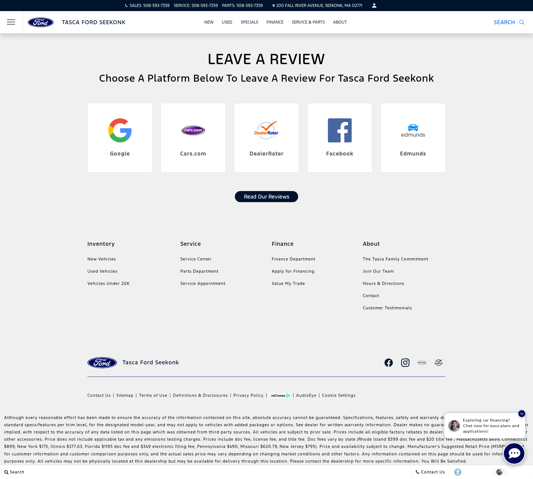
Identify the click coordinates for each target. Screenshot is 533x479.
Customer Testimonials (387, 307)
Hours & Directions (383, 283)
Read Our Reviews (266, 196)
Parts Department (199, 271)
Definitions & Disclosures (200, 395)
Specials (249, 22)
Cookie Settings (339, 395)
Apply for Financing (293, 271)
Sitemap (125, 395)
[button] (512, 22)
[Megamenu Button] (11, 22)
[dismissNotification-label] (521, 413)
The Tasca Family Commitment (395, 259)
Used (227, 22)
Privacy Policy (248, 395)
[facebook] (389, 363)
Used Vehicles (102, 271)
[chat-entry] (514, 453)
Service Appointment (202, 283)
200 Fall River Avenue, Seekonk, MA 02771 (319, 5)
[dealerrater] (439, 363)
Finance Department (293, 259)
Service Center (196, 259)
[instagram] (405, 363)
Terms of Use (153, 395)
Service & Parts (308, 22)
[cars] (422, 363)
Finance (274, 22)
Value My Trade (288, 283)
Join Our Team (378, 271)
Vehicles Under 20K (108, 283)
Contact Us (99, 395)
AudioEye (306, 395)
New (208, 22)
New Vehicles (101, 259)
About (340, 22)
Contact (371, 295)
